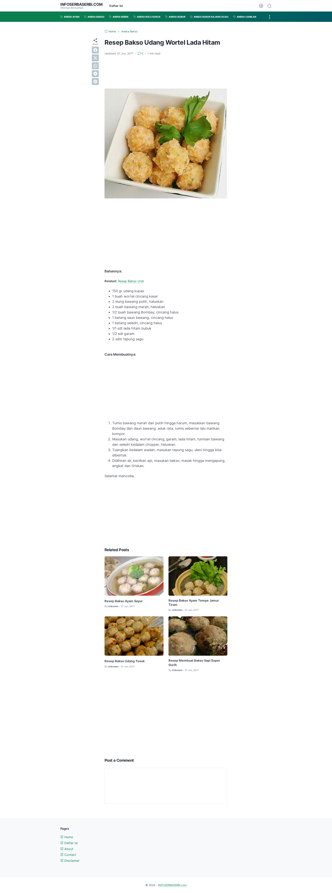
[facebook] (95, 50)
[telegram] (95, 73)
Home (68, 837)
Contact (69, 855)
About (68, 849)
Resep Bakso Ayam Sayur (124, 601)
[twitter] (95, 57)
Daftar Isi (116, 6)
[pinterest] (95, 81)
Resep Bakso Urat (131, 281)
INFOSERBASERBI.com (81, 4)
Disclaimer (71, 861)
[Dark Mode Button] (261, 5)
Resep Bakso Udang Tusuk (125, 661)
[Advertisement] (166, 72)
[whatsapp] (95, 65)
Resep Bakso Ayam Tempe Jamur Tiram (193, 603)
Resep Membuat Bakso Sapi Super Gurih (194, 663)
